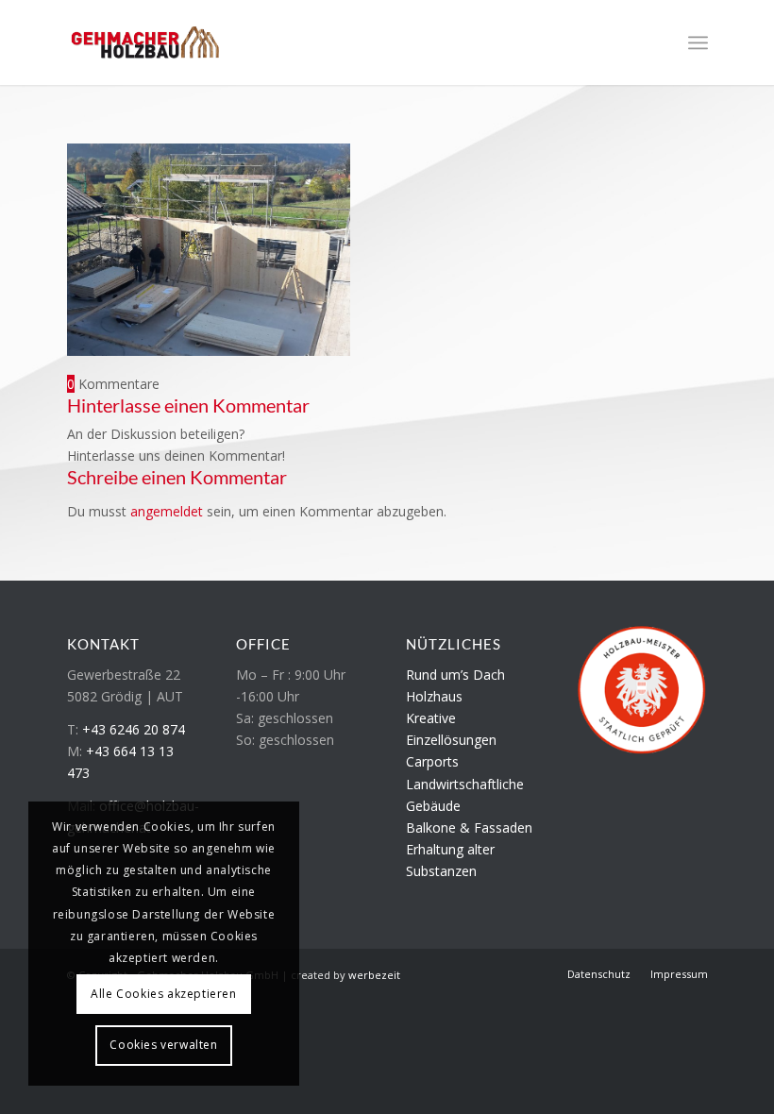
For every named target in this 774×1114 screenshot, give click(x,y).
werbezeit (374, 975)
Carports (432, 761)
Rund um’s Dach (455, 675)
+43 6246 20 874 (133, 729)
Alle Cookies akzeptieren (163, 994)
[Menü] (698, 42)
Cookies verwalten (163, 1045)
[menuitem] (698, 42)
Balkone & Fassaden (469, 827)
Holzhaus (434, 696)
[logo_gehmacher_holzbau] (145, 42)
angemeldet (166, 511)
